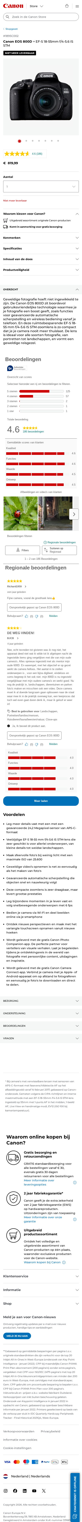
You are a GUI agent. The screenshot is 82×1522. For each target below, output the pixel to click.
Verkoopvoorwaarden (18, 1431)
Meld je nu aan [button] (17, 1335)
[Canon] (13, 6)
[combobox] (41, 17)
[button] (19, 141)
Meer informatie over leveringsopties (39, 1182)
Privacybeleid (50, 1431)
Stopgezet (12, 28)
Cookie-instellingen (17, 1448)
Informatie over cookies (20, 1439)
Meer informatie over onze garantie (43, 1219)
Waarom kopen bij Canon (42, 1262)
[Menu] (77, 6)
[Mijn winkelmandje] (67, 6)
